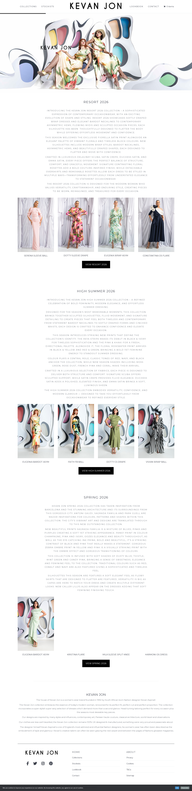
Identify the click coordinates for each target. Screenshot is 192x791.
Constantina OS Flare (156, 255)
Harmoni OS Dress (156, 654)
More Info (185, 788)
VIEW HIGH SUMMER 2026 (96, 471)
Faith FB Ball (76, 462)
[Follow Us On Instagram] (43, 764)
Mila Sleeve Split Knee (116, 654)
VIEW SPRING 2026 (96, 663)
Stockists (76, 763)
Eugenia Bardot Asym (35, 462)
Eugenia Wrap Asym (116, 255)
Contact (75, 775)
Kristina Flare (76, 654)
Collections (77, 757)
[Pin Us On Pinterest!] (51, 764)
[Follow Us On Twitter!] (35, 764)
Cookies (130, 763)
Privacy (129, 757)
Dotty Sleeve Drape (76, 255)
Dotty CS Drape (116, 462)
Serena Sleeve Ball (36, 255)
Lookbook (76, 769)
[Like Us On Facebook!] (28, 764)
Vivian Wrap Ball (156, 462)
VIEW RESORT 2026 (96, 264)
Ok (177, 788)
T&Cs (128, 769)
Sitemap (130, 775)
